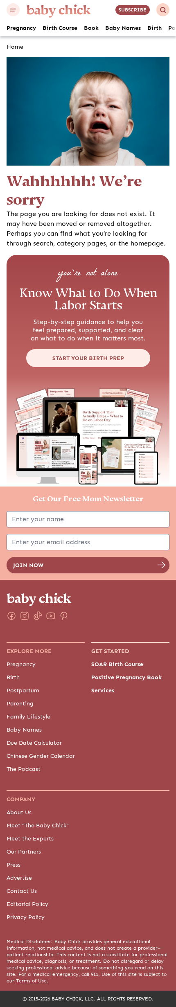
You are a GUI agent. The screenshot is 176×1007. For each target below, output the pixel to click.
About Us (19, 812)
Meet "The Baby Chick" (38, 825)
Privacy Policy (26, 917)
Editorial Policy (27, 904)
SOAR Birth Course (117, 664)
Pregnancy (21, 28)
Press (13, 864)
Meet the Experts (30, 838)
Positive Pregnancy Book (126, 677)
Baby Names (123, 28)
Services (102, 690)
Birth (154, 28)
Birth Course (60, 28)
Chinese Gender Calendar (41, 755)
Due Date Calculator (34, 742)
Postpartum (23, 690)
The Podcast (24, 769)
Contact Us (22, 891)
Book (91, 28)
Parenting (20, 703)
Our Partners (24, 851)
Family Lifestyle (28, 716)
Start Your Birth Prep (88, 358)
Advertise (19, 877)
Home (15, 46)
